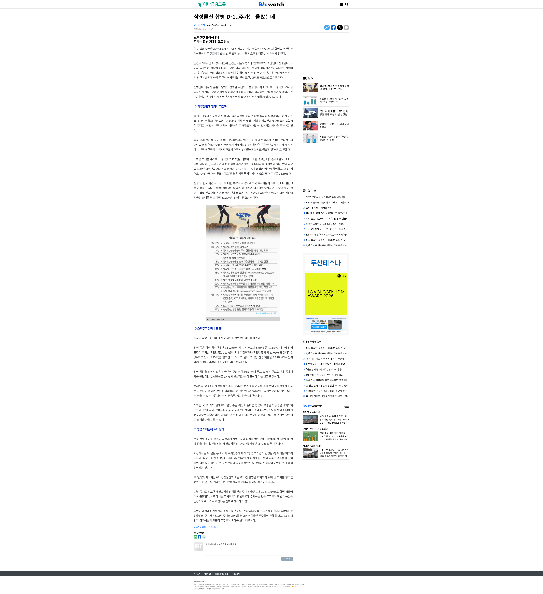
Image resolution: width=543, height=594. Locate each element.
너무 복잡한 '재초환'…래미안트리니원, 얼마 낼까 (329, 240)
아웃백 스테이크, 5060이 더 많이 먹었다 (325, 223)
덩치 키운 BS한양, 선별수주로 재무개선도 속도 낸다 (343, 436)
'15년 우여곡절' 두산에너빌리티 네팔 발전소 (327, 197)
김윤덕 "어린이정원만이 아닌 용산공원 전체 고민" (342, 422)
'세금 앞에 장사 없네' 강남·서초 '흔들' (324, 369)
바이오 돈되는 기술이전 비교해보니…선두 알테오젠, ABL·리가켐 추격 (339, 202)
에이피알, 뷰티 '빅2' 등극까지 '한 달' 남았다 (327, 213)
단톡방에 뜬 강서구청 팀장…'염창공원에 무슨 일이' (330, 245)
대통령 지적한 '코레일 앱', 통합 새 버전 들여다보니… (343, 453)
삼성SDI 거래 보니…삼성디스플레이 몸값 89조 (328, 229)
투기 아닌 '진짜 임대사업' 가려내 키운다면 (338, 419)
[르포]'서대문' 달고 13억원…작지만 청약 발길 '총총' (331, 364)
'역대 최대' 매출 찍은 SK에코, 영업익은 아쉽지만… (342, 432)
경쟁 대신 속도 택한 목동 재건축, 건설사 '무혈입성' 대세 (332, 358)
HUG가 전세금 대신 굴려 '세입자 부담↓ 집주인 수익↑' (332, 396)
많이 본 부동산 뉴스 (312, 341)
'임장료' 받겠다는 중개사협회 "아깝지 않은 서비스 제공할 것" (335, 391)
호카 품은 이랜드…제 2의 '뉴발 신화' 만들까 (327, 218)
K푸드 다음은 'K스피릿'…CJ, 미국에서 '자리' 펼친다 (331, 234)
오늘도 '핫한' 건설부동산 (315, 429)
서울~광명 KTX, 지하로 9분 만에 (334, 449)
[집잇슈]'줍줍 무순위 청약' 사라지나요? (324, 374)
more (346, 406)
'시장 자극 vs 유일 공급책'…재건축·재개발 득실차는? (343, 416)
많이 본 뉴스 (309, 190)
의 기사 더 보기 (206, 526)
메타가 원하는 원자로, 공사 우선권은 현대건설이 (341, 439)
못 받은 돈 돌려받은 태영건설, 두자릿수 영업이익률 (330, 385)
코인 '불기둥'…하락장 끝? (318, 207)
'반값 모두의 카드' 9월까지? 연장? (335, 456)
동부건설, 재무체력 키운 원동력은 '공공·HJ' (327, 380)
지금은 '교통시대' (312, 445)
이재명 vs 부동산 (311, 412)
